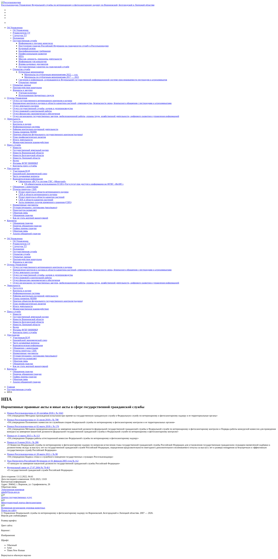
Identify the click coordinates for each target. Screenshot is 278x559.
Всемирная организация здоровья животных (23, 508)
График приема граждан (25, 228)
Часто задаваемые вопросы (26, 176)
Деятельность (13, 119)
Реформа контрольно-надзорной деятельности (35, 129)
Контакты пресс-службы (25, 166)
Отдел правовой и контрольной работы (32, 111)
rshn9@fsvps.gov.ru (10, 492)
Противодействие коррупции (27, 87)
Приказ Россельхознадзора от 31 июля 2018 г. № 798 (32, 419)
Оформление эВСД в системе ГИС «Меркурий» (42, 181)
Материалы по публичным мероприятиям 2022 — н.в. (51, 74)
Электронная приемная (12, 489)
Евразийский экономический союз (30, 173)
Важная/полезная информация (28, 179)
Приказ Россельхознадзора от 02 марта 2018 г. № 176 (33, 426)
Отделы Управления (17, 98)
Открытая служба (21, 69)
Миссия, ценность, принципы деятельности (40, 59)
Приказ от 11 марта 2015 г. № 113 (23, 435)
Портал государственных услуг (16, 497)
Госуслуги (18, 121)
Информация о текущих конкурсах (36, 43)
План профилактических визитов (29, 137)
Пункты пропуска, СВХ (25, 189)
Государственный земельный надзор (31, 150)
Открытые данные (28, 82)
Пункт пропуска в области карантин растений (41, 197)
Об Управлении (15, 27)
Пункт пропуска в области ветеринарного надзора (43, 192)
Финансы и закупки (23, 90)
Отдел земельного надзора (26, 106)
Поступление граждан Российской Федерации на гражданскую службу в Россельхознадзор (64, 46)
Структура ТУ (20, 35)
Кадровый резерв (27, 48)
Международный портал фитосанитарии (21, 502)
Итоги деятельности (23, 139)
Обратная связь (20, 212)
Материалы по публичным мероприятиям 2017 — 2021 (51, 77)
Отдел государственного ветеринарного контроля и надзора (42, 100)
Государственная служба (25, 40)
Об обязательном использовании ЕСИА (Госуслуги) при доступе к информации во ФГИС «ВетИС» (74, 184)
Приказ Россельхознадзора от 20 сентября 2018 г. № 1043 (35, 413)
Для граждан (13, 168)
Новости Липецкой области (26, 158)
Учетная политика (28, 93)
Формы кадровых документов (33, 64)
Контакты (12, 220)
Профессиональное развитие (33, 53)
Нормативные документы (25, 205)
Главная (11, 387)
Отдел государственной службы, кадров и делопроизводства (43, 108)
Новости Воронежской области (28, 153)
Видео (16, 160)
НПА (21, 56)
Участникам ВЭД (21, 171)
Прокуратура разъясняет (25, 210)
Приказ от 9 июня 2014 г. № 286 (23, 442)
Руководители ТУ (21, 33)
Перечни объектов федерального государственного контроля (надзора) (48, 134)
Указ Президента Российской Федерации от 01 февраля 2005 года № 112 (42, 461)
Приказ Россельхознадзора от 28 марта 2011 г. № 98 (32, 454)
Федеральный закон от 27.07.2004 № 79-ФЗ (28, 467)
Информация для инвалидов (33, 61)
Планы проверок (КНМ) (25, 132)
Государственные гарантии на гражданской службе (44, 66)
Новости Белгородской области (28, 155)
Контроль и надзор (22, 124)
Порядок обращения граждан (27, 226)
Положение (18, 38)
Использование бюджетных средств (36, 95)
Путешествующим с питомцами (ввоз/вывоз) (35, 207)
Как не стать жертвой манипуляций (30, 218)
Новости (17, 147)
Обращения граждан (23, 215)
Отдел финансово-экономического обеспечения (36, 113)
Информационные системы (26, 126)
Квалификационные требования (35, 51)
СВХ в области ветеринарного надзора (38, 194)
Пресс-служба (14, 145)
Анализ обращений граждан (27, 233)
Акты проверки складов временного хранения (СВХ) (45, 202)
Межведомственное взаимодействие (31, 142)
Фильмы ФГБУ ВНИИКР (25, 163)
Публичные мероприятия (31, 72)
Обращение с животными (25, 186)
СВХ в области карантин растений (36, 199)
